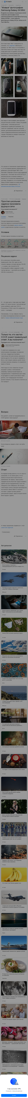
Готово (14, 1095)
